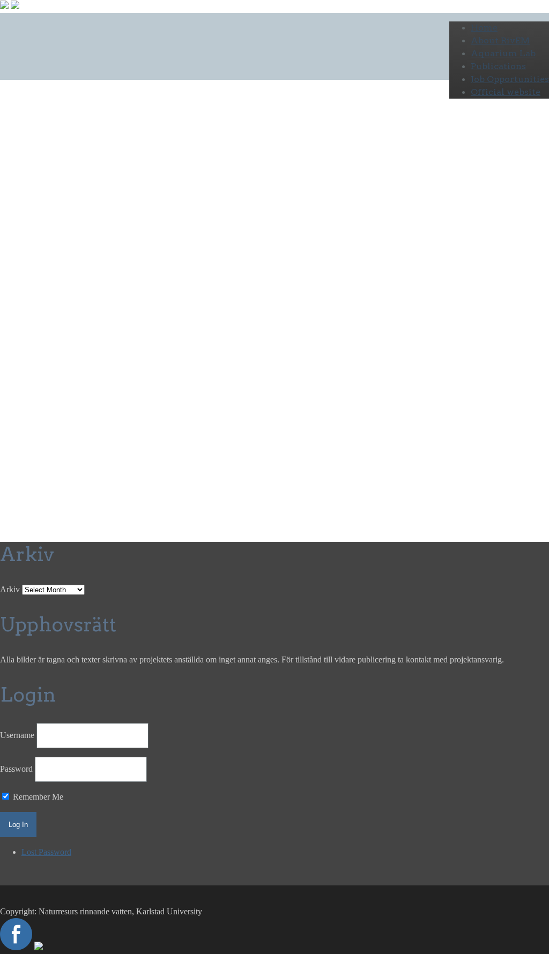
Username (17, 735)
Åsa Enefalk (21, 261)
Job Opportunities (510, 79)
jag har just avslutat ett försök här (133, 300)
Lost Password (46, 851)
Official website (505, 92)
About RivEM (500, 40)
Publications (498, 66)
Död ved (107, 240)
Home (484, 28)
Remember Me (37, 796)
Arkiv (10, 589)
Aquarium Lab (503, 53)
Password (16, 768)
